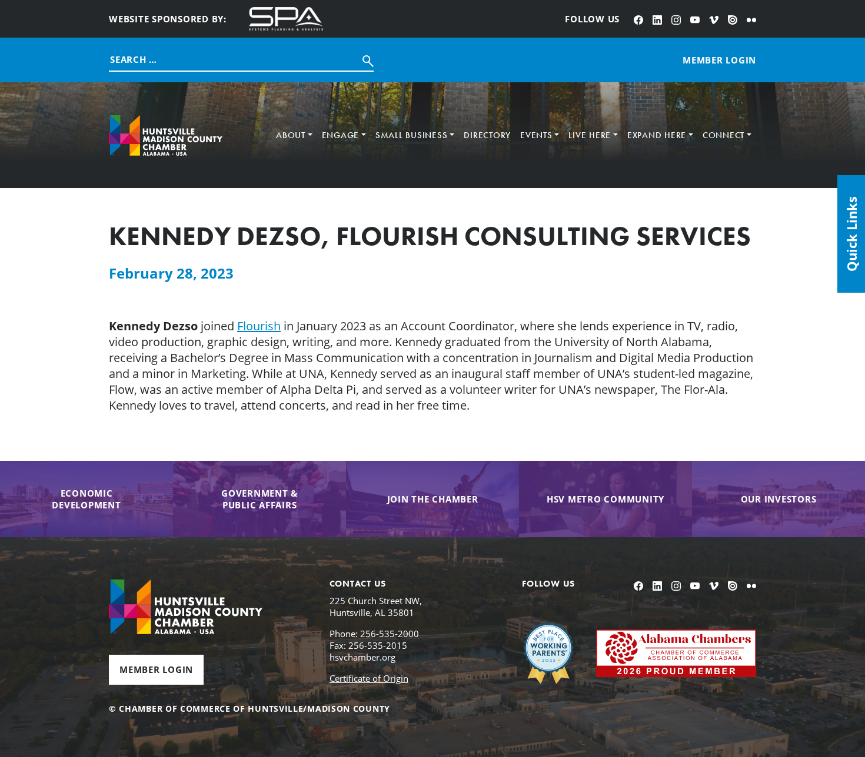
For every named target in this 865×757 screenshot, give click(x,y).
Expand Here (656, 135)
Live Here (589, 135)
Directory (487, 135)
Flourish (259, 326)
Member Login (156, 669)
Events (536, 135)
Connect (723, 135)
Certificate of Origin (369, 678)
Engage (341, 135)
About (290, 135)
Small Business (411, 135)
